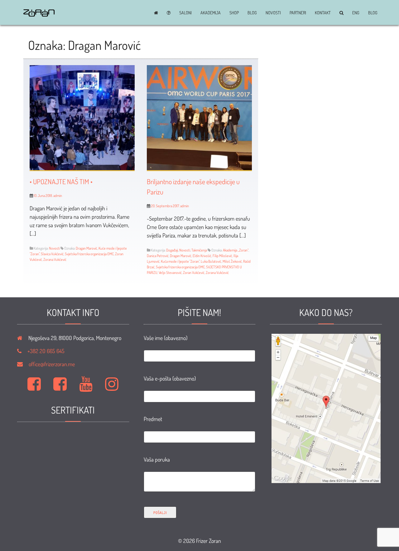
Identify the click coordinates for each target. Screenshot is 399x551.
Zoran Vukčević (193, 272)
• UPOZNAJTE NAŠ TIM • (61, 181)
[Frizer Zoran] (39, 14)
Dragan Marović (86, 248)
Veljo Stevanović (170, 272)
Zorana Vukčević (54, 259)
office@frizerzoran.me (52, 364)
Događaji (172, 250)
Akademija (210, 13)
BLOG (252, 13)
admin (57, 195)
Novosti (273, 13)
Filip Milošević (222, 255)
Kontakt (323, 13)
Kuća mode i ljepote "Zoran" (180, 261)
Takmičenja (199, 250)
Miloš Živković (232, 261)
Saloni (185, 13)
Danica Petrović (158, 255)
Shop (234, 13)
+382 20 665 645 (46, 350)
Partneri (298, 13)
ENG (355, 13)
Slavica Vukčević (52, 254)
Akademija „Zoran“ (235, 250)
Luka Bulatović (211, 261)
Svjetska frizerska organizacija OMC (89, 254)
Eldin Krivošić (202, 255)
